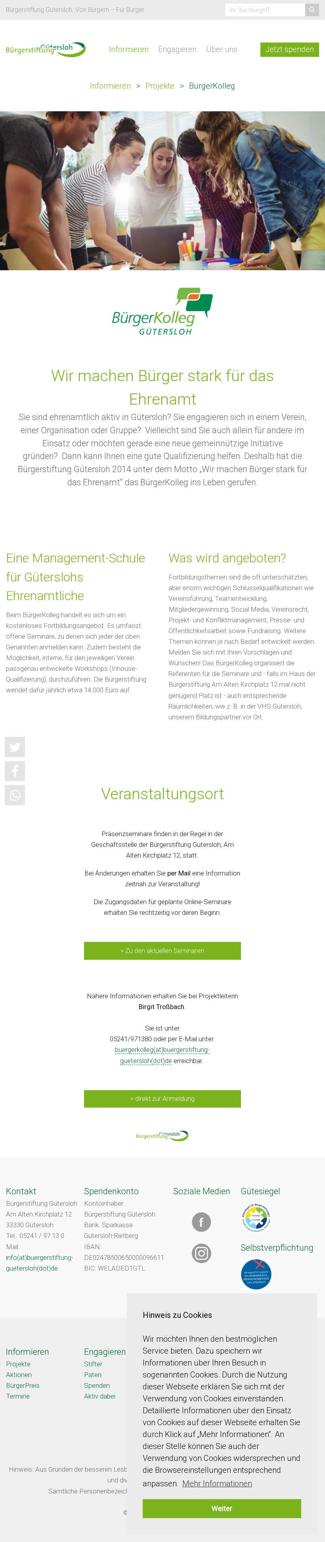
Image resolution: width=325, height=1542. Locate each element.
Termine (18, 1396)
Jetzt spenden (290, 49)
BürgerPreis (23, 1385)
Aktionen (19, 1375)
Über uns (221, 49)
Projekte (159, 86)
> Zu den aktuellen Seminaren (162, 951)
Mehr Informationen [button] (217, 1483)
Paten (92, 1375)
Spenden (97, 1385)
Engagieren (177, 49)
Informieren (129, 49)
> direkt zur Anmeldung (162, 1098)
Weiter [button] (222, 1508)
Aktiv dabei (99, 1396)
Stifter (93, 1364)
